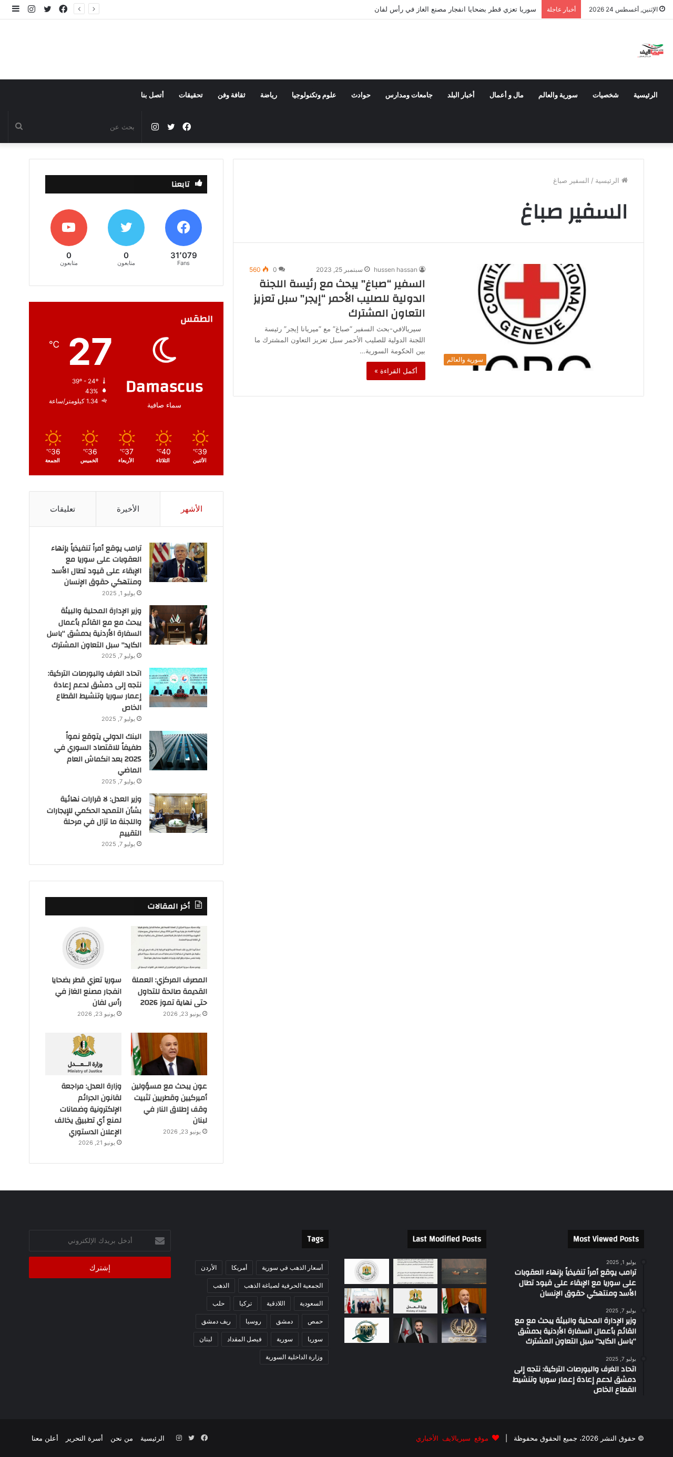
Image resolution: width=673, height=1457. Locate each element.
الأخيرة (128, 509)
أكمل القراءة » (395, 370)
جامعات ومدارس (409, 95)
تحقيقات (191, 95)
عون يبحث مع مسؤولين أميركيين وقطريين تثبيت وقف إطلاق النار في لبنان (429, 9)
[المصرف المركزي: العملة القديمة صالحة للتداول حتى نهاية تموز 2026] (169, 947)
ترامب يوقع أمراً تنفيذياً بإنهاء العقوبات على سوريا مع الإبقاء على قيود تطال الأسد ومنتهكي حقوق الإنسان (96, 565)
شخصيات (606, 95)
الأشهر (191, 509)
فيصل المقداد (244, 1339)
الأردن (209, 1267)
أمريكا (239, 1267)
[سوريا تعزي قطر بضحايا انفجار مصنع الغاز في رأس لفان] (83, 947)
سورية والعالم (558, 95)
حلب (218, 1303)
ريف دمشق (216, 1321)
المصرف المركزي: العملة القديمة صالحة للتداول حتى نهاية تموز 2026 (169, 991)
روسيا (253, 1321)
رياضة (268, 95)
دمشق (284, 1321)
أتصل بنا (152, 95)
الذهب (221, 1285)
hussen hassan (395, 269)
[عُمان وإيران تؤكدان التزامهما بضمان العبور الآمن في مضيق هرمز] (464, 1271)
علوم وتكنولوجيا (314, 95)
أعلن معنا (45, 1438)
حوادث (361, 95)
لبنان (205, 1339)
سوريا (315, 1339)
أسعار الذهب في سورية (292, 1267)
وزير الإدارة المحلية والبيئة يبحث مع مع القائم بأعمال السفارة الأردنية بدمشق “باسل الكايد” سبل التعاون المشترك (94, 628)
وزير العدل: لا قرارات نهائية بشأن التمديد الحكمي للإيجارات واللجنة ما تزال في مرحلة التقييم (94, 816)
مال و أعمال (507, 95)
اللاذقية (276, 1303)
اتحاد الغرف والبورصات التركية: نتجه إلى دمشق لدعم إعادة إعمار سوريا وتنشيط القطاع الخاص (94, 691)
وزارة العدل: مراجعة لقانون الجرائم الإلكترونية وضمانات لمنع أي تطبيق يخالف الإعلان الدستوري (88, 1108)
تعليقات (62, 509)
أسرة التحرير (84, 1438)
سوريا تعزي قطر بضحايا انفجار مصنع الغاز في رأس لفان (86, 991)
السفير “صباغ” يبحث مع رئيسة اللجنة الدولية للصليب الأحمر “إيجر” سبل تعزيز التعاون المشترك (339, 298)
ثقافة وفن (232, 95)
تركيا (245, 1303)
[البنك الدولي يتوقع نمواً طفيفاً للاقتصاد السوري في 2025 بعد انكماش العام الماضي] (178, 750)
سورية (285, 1339)
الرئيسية (646, 95)
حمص (315, 1321)
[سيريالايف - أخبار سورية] (651, 49)
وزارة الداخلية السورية (294, 1357)
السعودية (311, 1303)
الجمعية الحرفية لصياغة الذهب (283, 1285)
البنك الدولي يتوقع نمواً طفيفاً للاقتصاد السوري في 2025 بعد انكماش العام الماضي (97, 754)
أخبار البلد (461, 95)
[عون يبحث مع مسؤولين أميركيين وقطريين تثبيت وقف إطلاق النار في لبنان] (169, 1054)
